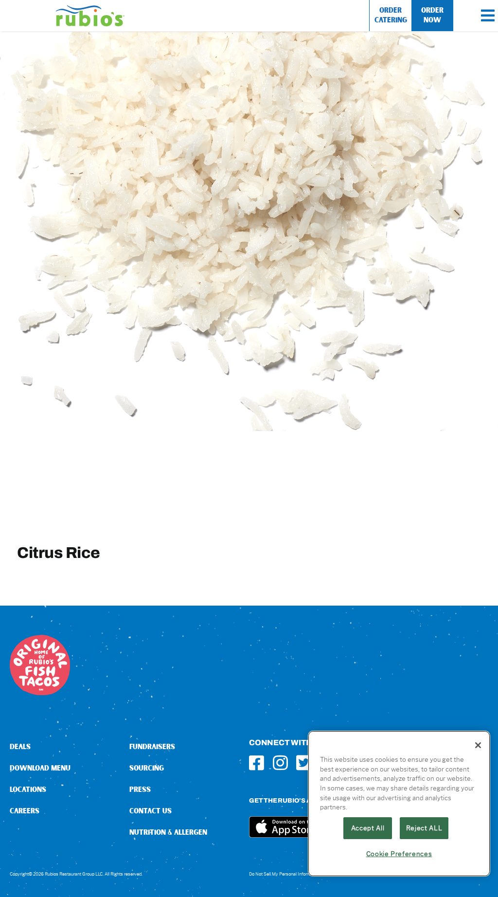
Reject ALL (424, 828)
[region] (399, 804)
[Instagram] (280, 762)
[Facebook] (256, 762)
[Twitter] (303, 762)
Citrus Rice (58, 552)
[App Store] (285, 820)
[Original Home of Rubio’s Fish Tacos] (40, 638)
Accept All (368, 828)
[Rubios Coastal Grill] (90, 9)
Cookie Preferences (399, 854)
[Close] (478, 745)
